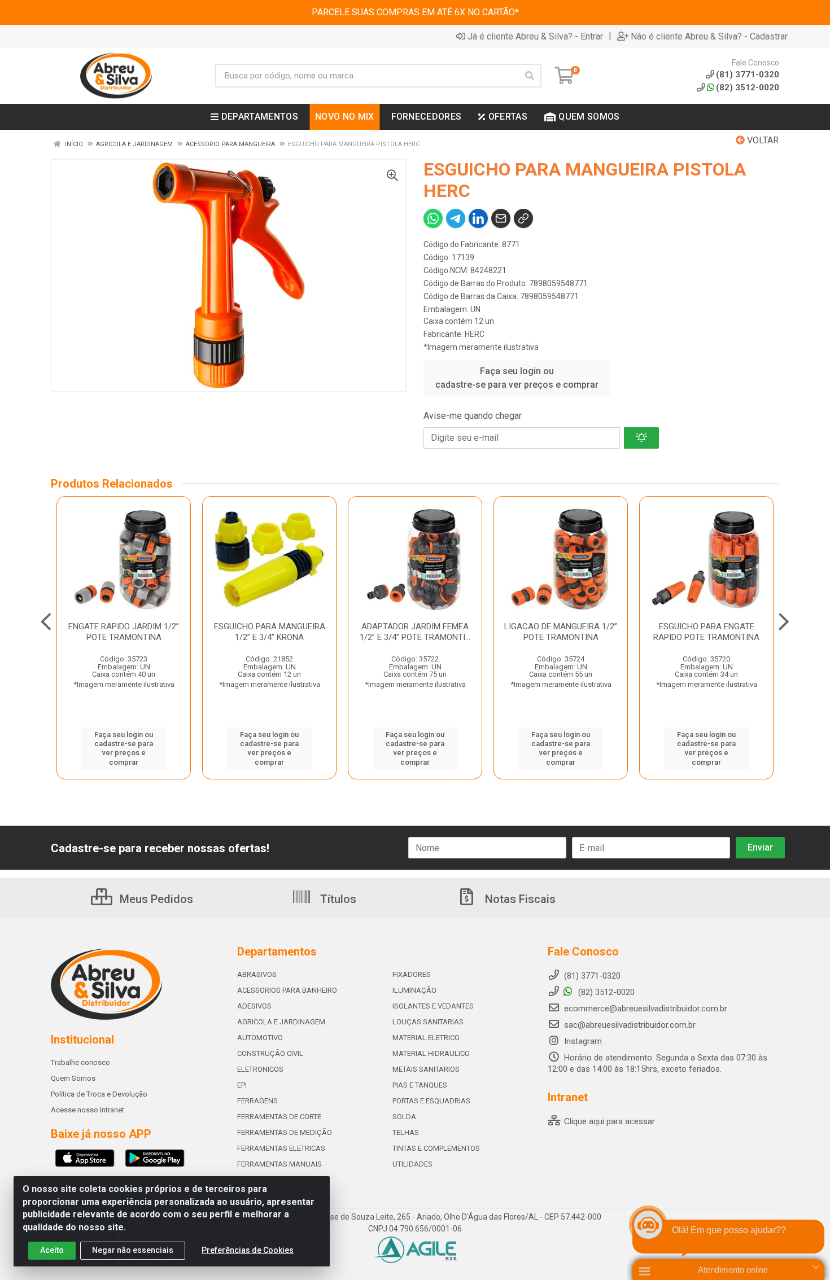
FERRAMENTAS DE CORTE (279, 1116)
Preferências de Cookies (248, 1250)
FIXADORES (411, 974)
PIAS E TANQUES (419, 1085)
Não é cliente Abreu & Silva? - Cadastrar (709, 36)
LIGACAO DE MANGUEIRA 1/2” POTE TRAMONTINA (560, 631)
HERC (474, 334)
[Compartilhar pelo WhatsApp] (433, 218)
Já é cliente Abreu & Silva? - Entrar (535, 36)
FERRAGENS (257, 1101)
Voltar (762, 140)
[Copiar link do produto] (523, 218)
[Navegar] (46, 622)
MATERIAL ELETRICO (426, 1037)
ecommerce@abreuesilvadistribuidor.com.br (645, 1008)
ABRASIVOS (257, 974)
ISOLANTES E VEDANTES (433, 1006)
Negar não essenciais (132, 1250)
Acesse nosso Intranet (87, 1110)
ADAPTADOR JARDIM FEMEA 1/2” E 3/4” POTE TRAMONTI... (415, 631)
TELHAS (405, 1132)
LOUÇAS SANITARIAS (428, 1022)
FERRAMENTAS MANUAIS (279, 1164)
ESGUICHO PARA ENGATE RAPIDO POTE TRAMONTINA (706, 631)
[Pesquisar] (529, 75)
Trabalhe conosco (80, 1062)
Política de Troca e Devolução (99, 1094)
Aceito (52, 1250)
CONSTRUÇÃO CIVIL (270, 1053)
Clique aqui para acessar (608, 1121)
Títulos (336, 899)
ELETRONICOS (260, 1069)
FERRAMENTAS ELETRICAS (281, 1148)
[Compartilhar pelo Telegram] (455, 218)
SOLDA (404, 1116)
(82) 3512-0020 (747, 87)
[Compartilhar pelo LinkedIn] (478, 218)
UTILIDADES (412, 1164)
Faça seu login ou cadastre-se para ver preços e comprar (517, 378)
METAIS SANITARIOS (426, 1069)
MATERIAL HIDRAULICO (431, 1053)
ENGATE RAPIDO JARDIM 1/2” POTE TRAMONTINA (123, 631)
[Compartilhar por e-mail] (500, 218)
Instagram (582, 1041)
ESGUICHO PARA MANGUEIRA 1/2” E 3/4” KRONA (269, 631)
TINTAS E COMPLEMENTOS (436, 1148)
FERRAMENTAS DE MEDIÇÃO (284, 1132)
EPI (242, 1085)
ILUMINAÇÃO (414, 990)
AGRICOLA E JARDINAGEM (281, 1022)
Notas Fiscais (519, 899)
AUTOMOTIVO (260, 1037)
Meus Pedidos (155, 899)
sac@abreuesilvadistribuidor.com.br (630, 1025)
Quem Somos (73, 1078)
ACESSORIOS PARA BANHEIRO (287, 990)
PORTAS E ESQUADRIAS (431, 1101)
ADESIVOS (254, 1006)
